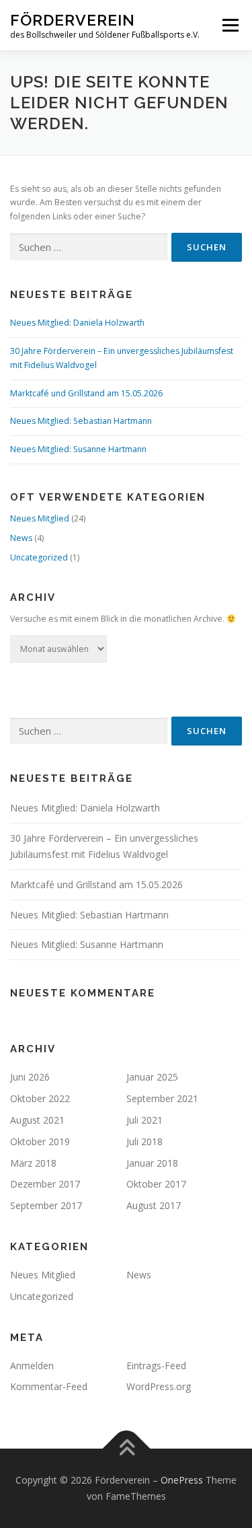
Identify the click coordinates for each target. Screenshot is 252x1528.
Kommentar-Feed (48, 1386)
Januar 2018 (152, 1163)
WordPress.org (158, 1386)
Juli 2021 (144, 1120)
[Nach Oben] (126, 1449)
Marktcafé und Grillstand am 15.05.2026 (86, 393)
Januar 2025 (152, 1076)
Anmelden (32, 1365)
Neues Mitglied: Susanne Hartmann (78, 449)
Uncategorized (39, 557)
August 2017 (153, 1205)
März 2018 (33, 1163)
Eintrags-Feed (156, 1365)
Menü (229, 25)
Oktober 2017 (156, 1183)
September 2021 (162, 1098)
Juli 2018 (144, 1141)
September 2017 (46, 1205)
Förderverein (72, 20)
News (21, 538)
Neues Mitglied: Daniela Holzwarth (77, 322)
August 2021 (37, 1120)
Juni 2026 (30, 1076)
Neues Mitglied (39, 518)
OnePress (182, 1480)
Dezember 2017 (45, 1183)
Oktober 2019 (40, 1141)
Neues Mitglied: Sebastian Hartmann (81, 421)
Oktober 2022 (40, 1098)
